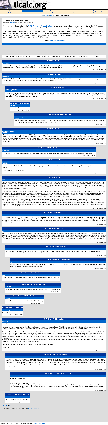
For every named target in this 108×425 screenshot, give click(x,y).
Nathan (12, 22)
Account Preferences (33, 408)
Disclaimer (42, 423)
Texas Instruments (57, 41)
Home (41, 15)
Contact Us (35, 423)
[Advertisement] (54, 50)
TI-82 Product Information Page (40, 26)
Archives (46, 15)
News (51, 15)
